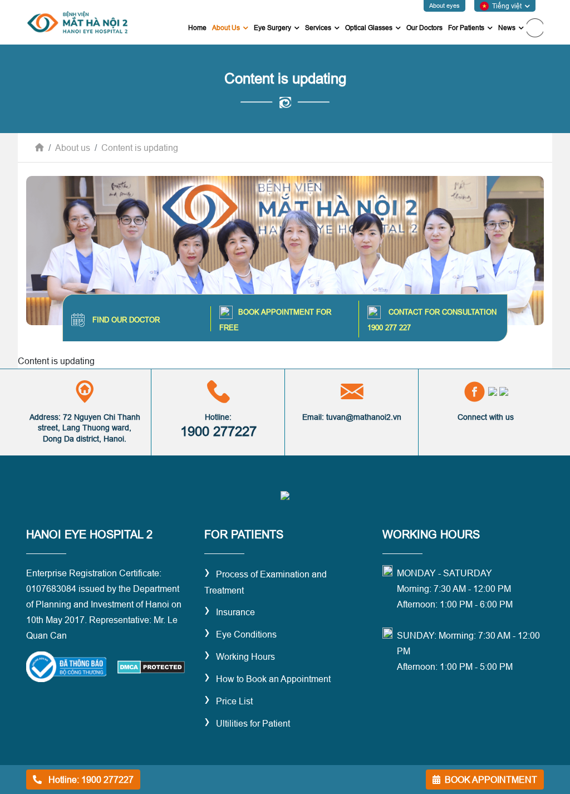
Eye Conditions (240, 634)
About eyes (444, 5)
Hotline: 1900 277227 (90, 780)
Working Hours (239, 656)
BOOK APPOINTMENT (491, 780)
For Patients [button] (466, 27)
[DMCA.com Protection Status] (150, 666)
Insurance (229, 612)
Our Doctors (424, 27)
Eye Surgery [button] (272, 27)
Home (197, 27)
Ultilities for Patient (247, 723)
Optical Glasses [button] (368, 27)
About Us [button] (231, 27)
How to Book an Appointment (267, 679)
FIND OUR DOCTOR (125, 319)
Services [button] (318, 27)
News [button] (506, 27)
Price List (228, 701)
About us (72, 148)
